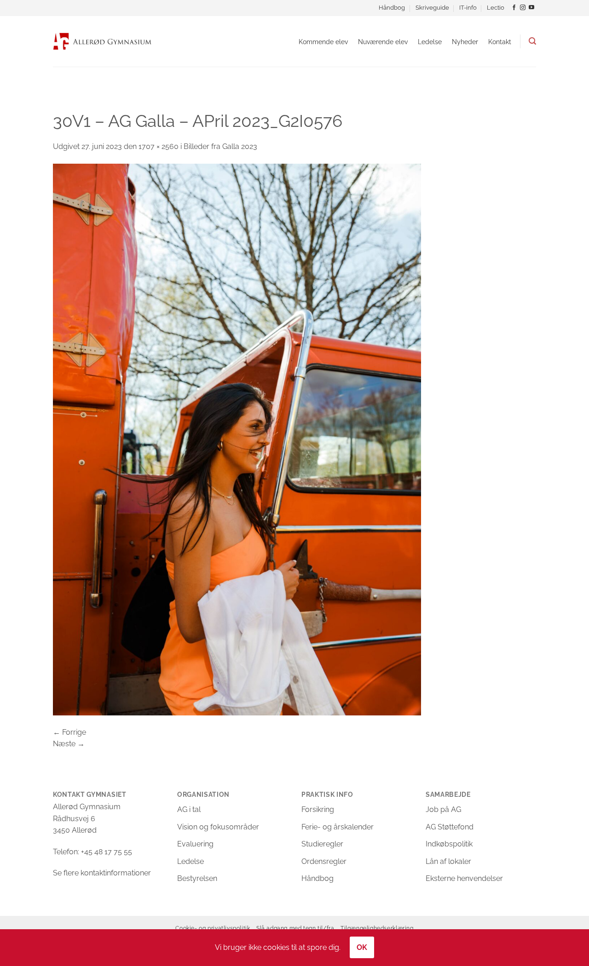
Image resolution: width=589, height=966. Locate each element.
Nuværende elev (383, 42)
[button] (532, 41)
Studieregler (322, 844)
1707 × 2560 (159, 146)
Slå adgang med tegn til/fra (295, 928)
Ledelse (430, 42)
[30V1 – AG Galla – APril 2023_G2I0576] (237, 438)
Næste (69, 743)
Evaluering (195, 844)
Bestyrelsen (197, 878)
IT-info (468, 7)
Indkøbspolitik (449, 844)
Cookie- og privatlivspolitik (212, 928)
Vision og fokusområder (218, 827)
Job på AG (443, 809)
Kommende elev (323, 42)
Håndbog (392, 7)
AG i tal (189, 809)
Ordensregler (323, 861)
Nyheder (465, 42)
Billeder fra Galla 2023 (220, 146)
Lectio (495, 7)
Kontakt (499, 42)
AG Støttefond (450, 827)
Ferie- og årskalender (337, 827)
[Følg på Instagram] (522, 8)
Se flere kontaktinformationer (102, 873)
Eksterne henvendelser (464, 878)
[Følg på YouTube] (531, 8)
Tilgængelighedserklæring (377, 928)
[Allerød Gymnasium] (102, 41)
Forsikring (317, 809)
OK (362, 947)
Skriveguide (432, 7)
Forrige (69, 732)
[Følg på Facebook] (514, 8)
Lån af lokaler (448, 861)
